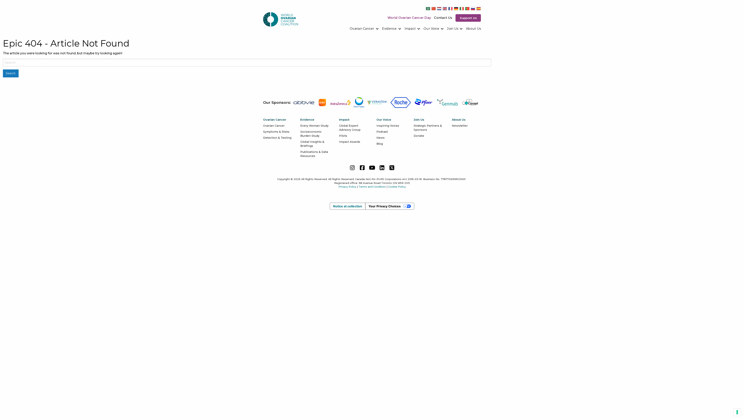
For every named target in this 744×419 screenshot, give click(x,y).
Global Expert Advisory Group (350, 128)
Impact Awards (349, 142)
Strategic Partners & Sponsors (428, 128)
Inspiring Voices (387, 125)
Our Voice (431, 28)
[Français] (451, 8)
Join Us (452, 28)
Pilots (343, 136)
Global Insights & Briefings (312, 144)
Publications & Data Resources (314, 154)
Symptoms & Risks (276, 131)
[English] (445, 8)
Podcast (382, 131)
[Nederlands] (439, 8)
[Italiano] (462, 8)
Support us (468, 18)
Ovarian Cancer (362, 28)
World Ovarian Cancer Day (409, 18)
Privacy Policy (347, 186)
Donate (419, 136)
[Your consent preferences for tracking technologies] (737, 412)
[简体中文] (434, 8)
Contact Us (443, 18)
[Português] (467, 8)
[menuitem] (364, 29)
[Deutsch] (456, 8)
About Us (473, 28)
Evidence (389, 28)
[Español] (479, 8)
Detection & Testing (277, 137)
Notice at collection (347, 206)
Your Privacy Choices (385, 206)
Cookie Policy (397, 186)
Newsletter (460, 125)
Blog (379, 143)
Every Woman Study (314, 125)
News (380, 137)
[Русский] (473, 8)
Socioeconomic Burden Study (311, 134)
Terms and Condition (372, 186)
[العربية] (428, 8)
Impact (410, 28)
